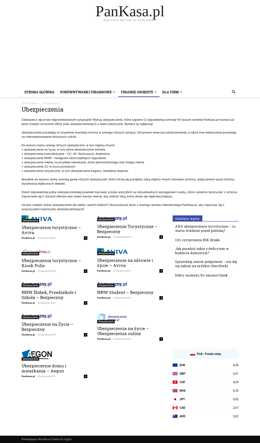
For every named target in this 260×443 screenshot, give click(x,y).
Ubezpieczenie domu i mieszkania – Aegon (44, 368)
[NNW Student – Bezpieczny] (130, 284)
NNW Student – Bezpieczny (125, 292)
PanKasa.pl (28, 237)
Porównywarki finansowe (86, 92)
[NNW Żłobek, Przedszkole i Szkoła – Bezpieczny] (54, 284)
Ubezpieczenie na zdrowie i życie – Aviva (125, 262)
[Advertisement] (130, 56)
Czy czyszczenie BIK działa (197, 240)
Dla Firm (170, 92)
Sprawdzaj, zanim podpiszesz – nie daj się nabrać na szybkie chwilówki (206, 263)
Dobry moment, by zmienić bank (201, 275)
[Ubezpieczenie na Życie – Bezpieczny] (54, 316)
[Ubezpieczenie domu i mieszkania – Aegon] (54, 355)
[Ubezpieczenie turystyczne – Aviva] (54, 218)
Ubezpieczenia (30, 220)
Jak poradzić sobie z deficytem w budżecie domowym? (202, 250)
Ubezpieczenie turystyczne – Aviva (51, 230)
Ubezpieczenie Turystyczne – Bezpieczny (127, 229)
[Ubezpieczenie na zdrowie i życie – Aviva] (130, 251)
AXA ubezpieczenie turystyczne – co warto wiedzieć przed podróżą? (205, 228)
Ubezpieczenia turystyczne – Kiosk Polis (51, 263)
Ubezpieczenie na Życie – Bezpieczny (48, 326)
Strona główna (39, 92)
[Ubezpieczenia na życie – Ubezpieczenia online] (130, 318)
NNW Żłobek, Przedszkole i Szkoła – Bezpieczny (49, 294)
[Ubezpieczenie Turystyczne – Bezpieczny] (130, 218)
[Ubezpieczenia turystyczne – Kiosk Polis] (54, 251)
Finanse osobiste (137, 92)
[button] (233, 92)
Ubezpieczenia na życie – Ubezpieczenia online (123, 331)
